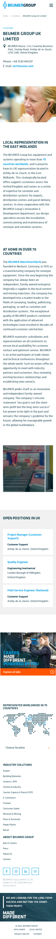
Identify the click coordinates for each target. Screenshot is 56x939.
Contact (7, 859)
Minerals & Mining (12, 813)
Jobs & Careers (10, 843)
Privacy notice (21, 933)
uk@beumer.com (23, 66)
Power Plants (9, 824)
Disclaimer (19, 929)
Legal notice (35, 929)
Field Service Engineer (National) (28, 590)
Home (5, 15)
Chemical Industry (12, 786)
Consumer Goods (11, 808)
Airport (6, 770)
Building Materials (12, 776)
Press (5, 848)
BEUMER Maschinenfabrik (24, 262)
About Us (7, 853)
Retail (6, 830)
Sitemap (37, 933)
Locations (15, 15)
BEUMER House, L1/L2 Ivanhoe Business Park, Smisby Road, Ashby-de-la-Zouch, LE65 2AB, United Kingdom (30, 49)
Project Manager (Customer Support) (24, 536)
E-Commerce (9, 797)
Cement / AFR (10, 781)
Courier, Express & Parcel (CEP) (18, 792)
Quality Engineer (17, 562)
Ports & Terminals (11, 819)
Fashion (7, 803)
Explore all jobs (12, 672)
